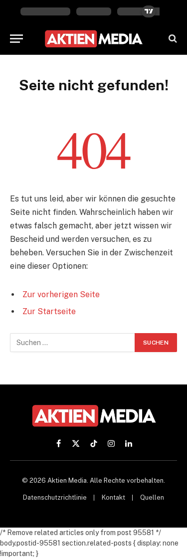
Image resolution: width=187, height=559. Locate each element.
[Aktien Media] (93, 38)
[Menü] (16, 38)
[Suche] (172, 38)
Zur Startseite (49, 311)
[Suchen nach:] (73, 342)
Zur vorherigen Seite (61, 294)
